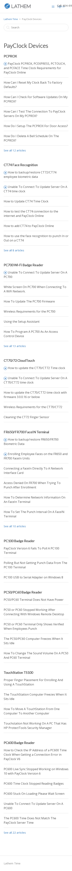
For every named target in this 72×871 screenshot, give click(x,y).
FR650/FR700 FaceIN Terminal (26, 432)
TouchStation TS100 (18, 672)
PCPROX (10, 56)
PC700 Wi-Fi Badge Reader (23, 265)
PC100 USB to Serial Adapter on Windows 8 (33, 577)
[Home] (18, 8)
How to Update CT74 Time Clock (26, 201)
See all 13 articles (15, 346)
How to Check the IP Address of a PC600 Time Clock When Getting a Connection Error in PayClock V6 (35, 754)
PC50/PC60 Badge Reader (23, 592)
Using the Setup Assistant (22, 322)
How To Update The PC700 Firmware (29, 301)
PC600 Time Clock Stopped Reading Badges (34, 784)
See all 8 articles (14, 250)
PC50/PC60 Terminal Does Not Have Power (34, 600)
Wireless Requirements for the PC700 (29, 311)
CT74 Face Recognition (21, 165)
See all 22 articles (15, 832)
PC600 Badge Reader (19, 743)
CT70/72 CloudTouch (19, 360)
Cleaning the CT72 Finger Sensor (26, 417)
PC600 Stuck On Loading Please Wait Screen (34, 794)
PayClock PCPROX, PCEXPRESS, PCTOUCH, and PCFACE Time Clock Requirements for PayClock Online (35, 68)
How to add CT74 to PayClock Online (29, 226)
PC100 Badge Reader (19, 541)
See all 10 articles (15, 526)
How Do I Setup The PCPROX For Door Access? (36, 126)
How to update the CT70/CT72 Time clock (36, 368)
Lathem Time (11, 19)
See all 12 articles (15, 150)
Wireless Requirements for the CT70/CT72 (33, 407)
